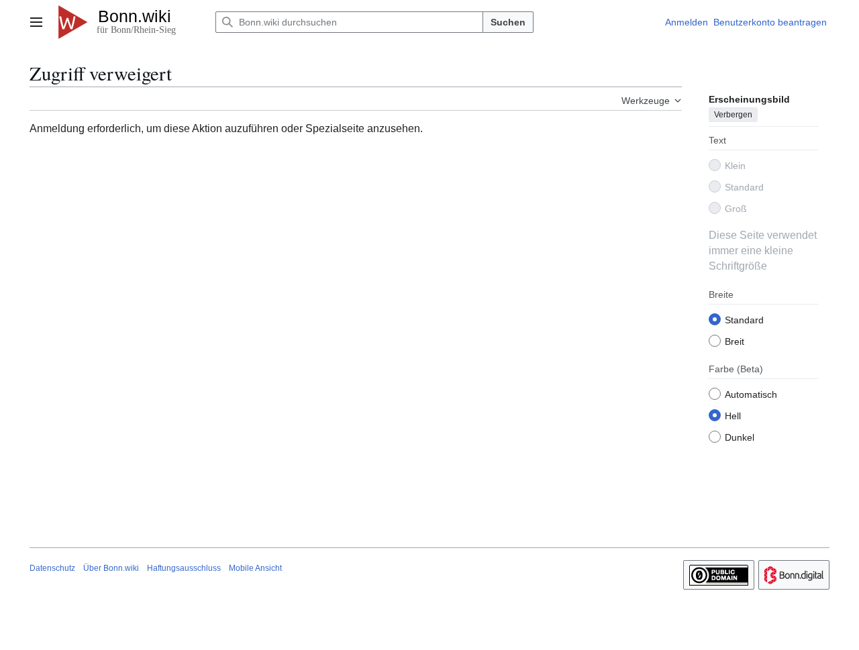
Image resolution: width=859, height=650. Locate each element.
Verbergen (733, 114)
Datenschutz (52, 568)
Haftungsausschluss (184, 568)
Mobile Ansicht (255, 568)
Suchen (508, 22)
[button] (36, 22)
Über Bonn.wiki (111, 568)
